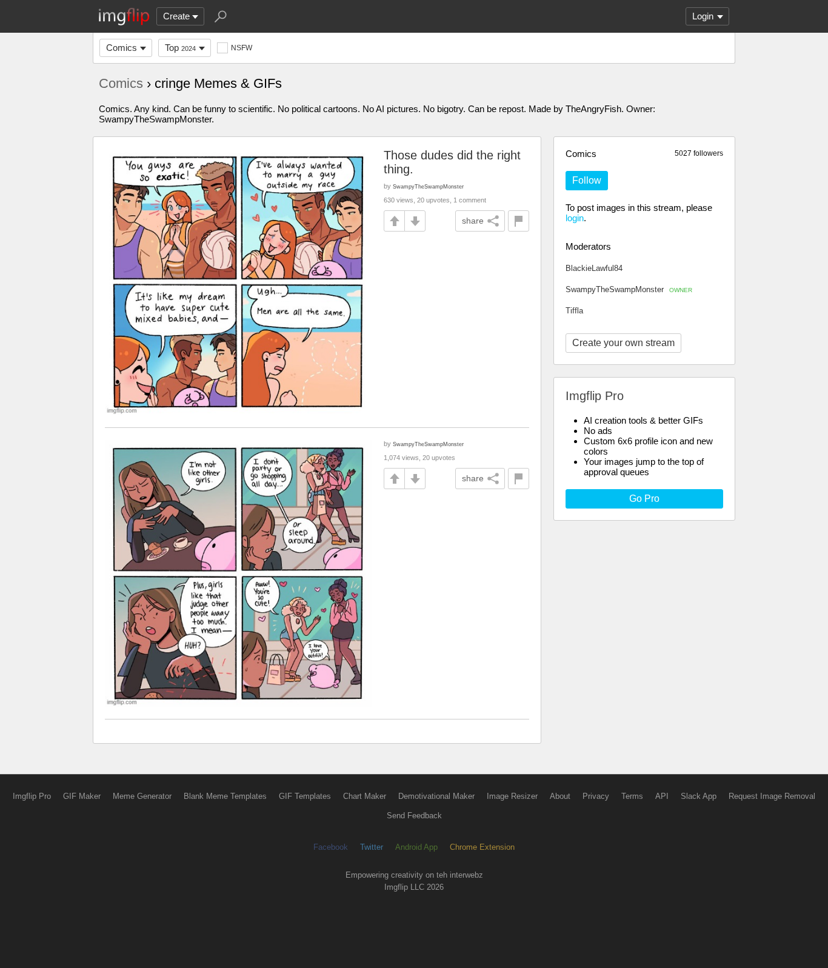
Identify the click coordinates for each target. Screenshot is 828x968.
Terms (632, 796)
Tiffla (574, 310)
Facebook (330, 847)
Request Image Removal (772, 796)
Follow (586, 180)
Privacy (596, 796)
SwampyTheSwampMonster (629, 289)
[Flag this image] (518, 221)
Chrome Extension (482, 847)
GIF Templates (305, 796)
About (560, 796)
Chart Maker (364, 796)
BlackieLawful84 (594, 268)
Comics (121, 47)
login (575, 218)
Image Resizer (512, 796)
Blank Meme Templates (225, 796)
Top (180, 47)
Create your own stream (623, 343)
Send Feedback (414, 815)
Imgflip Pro (32, 796)
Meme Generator (142, 796)
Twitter (371, 847)
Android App (416, 847)
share (473, 220)
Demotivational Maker (436, 796)
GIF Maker (82, 796)
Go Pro (644, 498)
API (662, 796)
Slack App (698, 796)
